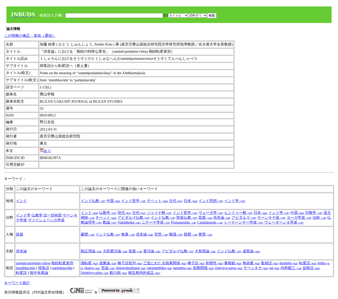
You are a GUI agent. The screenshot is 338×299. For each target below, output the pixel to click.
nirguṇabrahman (131, 268)
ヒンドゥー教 (238, 213)
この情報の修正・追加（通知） (30, 35)
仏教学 (37, 215)
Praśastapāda (183, 222)
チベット (157, 201)
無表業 (251, 263)
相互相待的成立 (144, 273)
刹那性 (214, 263)
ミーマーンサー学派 (243, 222)
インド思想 (210, 201)
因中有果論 (39, 273)
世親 (205, 217)
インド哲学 (133, 201)
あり (47, 151)
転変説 (21, 273)
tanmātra (182, 268)
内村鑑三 (291, 268)
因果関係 (203, 268)
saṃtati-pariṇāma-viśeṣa (33, 263)
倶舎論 (222, 217)
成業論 (108, 263)
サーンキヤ (255, 268)
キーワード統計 (17, 283)
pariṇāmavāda (62, 268)
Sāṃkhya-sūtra (95, 273)
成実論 (251, 251)
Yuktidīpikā (129, 222)
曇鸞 (88, 234)
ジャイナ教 (159, 213)
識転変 (89, 263)
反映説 (311, 268)
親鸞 (191, 234)
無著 (128, 234)
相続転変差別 (62, 263)
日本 (191, 201)
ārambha (288, 263)
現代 (124, 213)
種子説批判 (129, 263)
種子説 (196, 263)
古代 (176, 201)
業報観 (233, 263)
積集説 (43, 268)
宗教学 (314, 213)
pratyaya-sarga (229, 268)
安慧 (161, 234)
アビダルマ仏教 (133, 217)
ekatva (92, 268)
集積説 (269, 263)
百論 (108, 268)
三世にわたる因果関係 (164, 263)
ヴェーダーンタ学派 (284, 222)
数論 (110, 222)
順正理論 (91, 251)
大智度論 (205, 251)
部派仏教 (187, 217)
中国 (113, 201)
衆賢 (205, 234)
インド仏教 (93, 201)
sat (274, 268)
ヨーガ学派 (299, 217)
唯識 (176, 234)
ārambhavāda (25, 268)
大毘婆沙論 (115, 251)
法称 (319, 217)
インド (21, 201)
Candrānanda (210, 222)
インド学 (234, 201)
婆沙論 (152, 251)
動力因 (118, 273)
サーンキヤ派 (271, 217)
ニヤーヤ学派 (156, 222)
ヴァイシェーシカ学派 (46, 220)
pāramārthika (159, 268)
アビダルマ (244, 217)
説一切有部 (52, 215)
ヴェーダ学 (210, 213)
